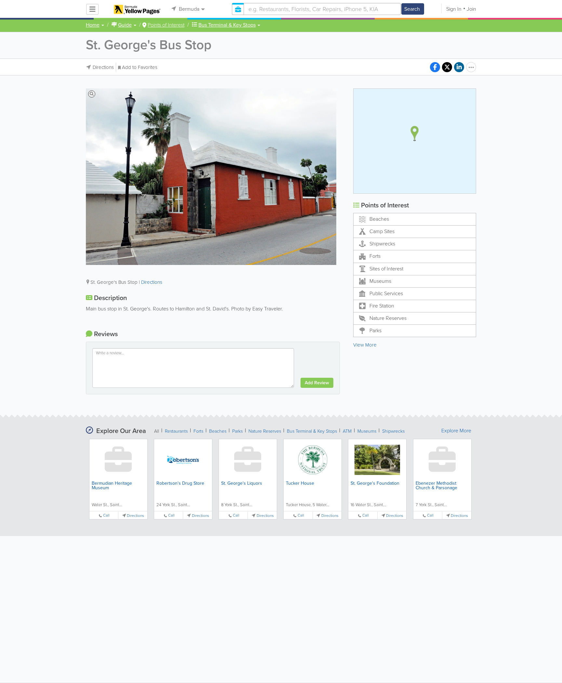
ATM (347, 431)
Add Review (317, 382)
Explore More (456, 430)
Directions (103, 67)
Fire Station (381, 305)
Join (471, 9)
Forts (375, 256)
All (156, 431)
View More (365, 344)
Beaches (379, 219)
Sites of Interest (386, 268)
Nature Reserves (388, 318)
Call (106, 515)
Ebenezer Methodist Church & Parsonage (436, 485)
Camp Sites (382, 231)
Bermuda (188, 9)
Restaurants (176, 431)
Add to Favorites (139, 67)
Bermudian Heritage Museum (112, 485)
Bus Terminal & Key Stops (312, 431)
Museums (380, 281)
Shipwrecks (382, 243)
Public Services (386, 293)
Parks (375, 330)
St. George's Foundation (375, 483)
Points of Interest (166, 25)
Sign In (454, 9)
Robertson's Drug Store (180, 483)
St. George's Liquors (241, 483)
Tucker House (300, 483)
